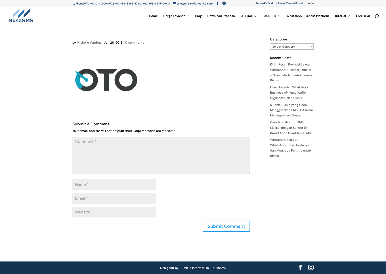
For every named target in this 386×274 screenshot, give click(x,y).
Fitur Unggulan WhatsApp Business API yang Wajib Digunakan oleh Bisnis (289, 92)
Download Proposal (221, 16)
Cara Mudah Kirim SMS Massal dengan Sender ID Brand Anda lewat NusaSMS (290, 127)
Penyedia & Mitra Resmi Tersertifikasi (279, 3)
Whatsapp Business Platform (307, 16)
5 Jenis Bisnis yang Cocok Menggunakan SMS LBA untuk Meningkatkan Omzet (291, 110)
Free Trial (363, 16)
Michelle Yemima (89, 42)
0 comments (134, 42)
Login (310, 3)
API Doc (247, 16)
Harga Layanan (174, 16)
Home (153, 16)
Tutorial (340, 16)
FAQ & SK (269, 16)
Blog (198, 16)
